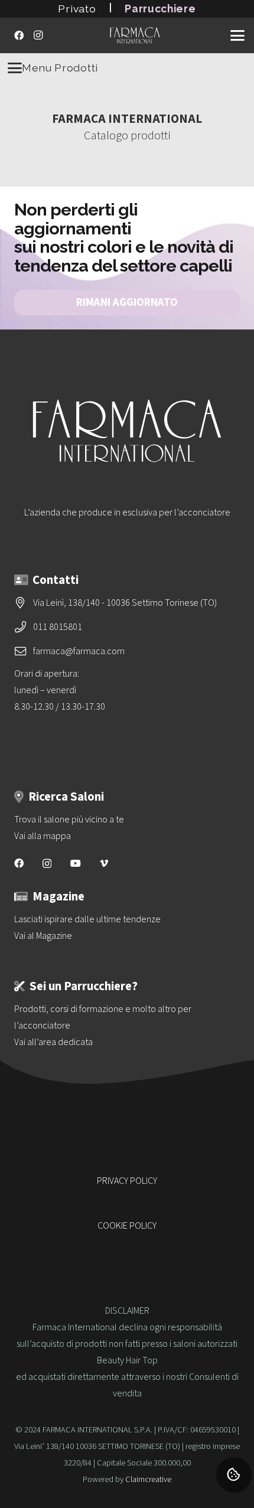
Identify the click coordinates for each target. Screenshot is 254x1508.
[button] (237, 35)
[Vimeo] (104, 863)
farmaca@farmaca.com (79, 651)
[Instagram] (37, 35)
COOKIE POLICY (127, 1225)
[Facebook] (18, 35)
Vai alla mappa (42, 836)
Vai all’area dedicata (53, 1042)
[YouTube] (75, 863)
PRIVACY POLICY (127, 1180)
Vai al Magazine (43, 935)
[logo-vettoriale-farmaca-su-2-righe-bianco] (135, 35)
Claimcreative (148, 1479)
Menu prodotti (60, 67)
